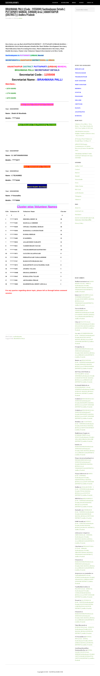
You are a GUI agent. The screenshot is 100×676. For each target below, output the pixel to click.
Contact (77, 169)
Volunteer (78, 199)
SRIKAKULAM (79, 69)
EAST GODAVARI (80, 80)
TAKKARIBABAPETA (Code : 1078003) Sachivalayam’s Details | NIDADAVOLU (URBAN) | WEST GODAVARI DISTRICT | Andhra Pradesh (85, 579)
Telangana (78, 196)
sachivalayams (17, 336)
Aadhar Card (79, 166)
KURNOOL (78, 115)
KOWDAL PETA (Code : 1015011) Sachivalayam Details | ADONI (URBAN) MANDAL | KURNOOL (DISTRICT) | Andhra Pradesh (84, 641)
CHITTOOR (78, 104)
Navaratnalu (78, 179)
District (77, 172)
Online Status (79, 186)
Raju (76, 333)
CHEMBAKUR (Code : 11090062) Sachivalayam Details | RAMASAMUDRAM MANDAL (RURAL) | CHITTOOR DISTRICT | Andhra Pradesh (84, 514)
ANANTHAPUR (80, 112)
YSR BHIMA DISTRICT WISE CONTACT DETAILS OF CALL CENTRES (83, 155)
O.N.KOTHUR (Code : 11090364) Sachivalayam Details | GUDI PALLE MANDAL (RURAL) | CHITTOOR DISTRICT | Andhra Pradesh (84, 426)
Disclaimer (78, 214)
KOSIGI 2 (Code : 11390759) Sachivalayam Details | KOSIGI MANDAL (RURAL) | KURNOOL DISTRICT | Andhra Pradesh (84, 525)
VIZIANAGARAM (80, 73)
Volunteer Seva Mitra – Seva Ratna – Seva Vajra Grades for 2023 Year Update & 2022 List (84, 126)
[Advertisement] (37, 32)
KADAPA (77, 108)
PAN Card (78, 189)
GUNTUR (78, 92)
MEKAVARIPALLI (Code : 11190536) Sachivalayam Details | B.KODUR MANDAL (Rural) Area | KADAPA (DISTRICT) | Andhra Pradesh (84, 502)
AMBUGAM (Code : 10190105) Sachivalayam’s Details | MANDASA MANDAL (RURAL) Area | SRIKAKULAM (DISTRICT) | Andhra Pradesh (84, 539)
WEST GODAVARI (80, 84)
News (76, 183)
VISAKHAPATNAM (81, 77)
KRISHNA (78, 88)
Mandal (77, 176)
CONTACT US (79, 211)
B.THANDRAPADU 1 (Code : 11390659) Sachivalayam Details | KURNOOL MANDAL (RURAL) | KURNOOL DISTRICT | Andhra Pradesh (84, 391)
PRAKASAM (79, 96)
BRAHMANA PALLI (19, 338)
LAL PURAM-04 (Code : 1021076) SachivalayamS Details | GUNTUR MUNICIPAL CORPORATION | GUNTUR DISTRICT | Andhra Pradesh (84, 604)
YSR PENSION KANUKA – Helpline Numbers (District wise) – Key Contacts (84, 133)
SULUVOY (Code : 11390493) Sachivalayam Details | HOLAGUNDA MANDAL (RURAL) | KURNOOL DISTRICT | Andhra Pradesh (84, 326)
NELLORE (78, 100)
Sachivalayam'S (12, 2)
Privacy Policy (79, 223)
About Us (77, 208)
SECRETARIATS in (22, 60)
